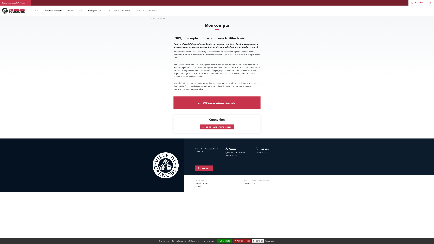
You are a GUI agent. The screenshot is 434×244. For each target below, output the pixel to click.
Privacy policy (270, 241)
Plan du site (200, 181)
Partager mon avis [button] (95, 11)
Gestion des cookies (248, 183)
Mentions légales (202, 183)
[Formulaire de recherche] (430, 3)
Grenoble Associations (145, 11)
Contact (205, 168)
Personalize (258, 241)
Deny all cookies (243, 241)
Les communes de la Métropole (14, 3)
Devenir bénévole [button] (75, 11)
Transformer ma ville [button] (53, 11)
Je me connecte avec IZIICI (218, 127)
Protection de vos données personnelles (255, 181)
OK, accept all (225, 241)
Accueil (35, 11)
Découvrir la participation (119, 11)
